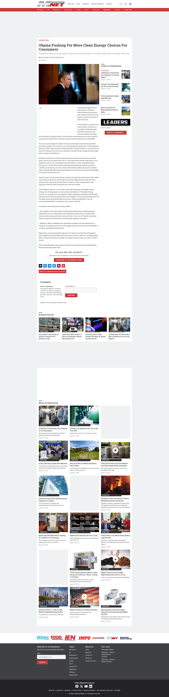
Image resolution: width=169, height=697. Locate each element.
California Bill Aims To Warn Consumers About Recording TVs (72, 336)
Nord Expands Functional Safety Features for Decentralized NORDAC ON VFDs (114, 612)
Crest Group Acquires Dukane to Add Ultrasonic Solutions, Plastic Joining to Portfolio (83, 575)
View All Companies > (115, 132)
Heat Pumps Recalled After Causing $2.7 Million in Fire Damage (52, 537)
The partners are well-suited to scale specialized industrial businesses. (81, 580)
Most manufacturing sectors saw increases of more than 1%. (84, 539)
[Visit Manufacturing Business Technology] (126, 638)
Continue (71, 295)
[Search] (125, 4)
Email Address (70, 286)
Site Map (117, 690)
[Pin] (59, 266)
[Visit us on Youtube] (86, 686)
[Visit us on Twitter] (81, 686)
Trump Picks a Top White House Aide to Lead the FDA (115, 537)
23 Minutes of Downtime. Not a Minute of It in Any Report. (110, 75)
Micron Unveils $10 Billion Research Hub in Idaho (109, 110)
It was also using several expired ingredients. (115, 577)
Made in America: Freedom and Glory (84, 610)
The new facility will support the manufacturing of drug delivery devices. (51, 504)
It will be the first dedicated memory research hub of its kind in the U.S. (84, 469)
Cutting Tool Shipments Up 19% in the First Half (110, 85)
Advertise (68, 690)
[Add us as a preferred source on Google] (63, 266)
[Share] (45, 266)
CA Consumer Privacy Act (105, 690)
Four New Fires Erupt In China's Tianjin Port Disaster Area (49, 336)
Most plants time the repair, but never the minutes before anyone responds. (52, 434)
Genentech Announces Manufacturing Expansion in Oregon (53, 500)
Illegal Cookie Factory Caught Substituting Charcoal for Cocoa (113, 574)
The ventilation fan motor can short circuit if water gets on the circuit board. (52, 541)
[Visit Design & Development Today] (43, 638)
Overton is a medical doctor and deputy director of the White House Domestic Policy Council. (115, 542)
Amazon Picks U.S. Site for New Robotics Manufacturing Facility (51, 611)
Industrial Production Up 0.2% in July (83, 535)
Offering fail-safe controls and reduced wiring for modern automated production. (115, 618)
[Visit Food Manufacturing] (57, 638)
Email (38, 653)
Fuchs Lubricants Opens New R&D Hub (110, 97)
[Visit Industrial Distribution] (98, 638)
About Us (51, 690)
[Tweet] (54, 266)
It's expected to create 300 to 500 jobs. (51, 614)
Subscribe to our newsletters (69, 260)
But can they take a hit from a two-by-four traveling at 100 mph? (114, 469)
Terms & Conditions (89, 690)
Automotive (105, 495)
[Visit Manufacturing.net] (112, 638)
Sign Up (42, 662)
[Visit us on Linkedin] (90, 686)
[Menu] (130, 4)
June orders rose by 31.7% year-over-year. (83, 433)
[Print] (40, 266)
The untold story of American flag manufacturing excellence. (80, 613)
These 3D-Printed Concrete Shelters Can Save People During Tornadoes (114, 465)
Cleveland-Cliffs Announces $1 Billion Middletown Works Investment (115, 500)
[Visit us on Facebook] (77, 686)
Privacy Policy (77, 690)
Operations (44, 40)
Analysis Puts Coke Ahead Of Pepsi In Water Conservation (95, 336)
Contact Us (59, 690)
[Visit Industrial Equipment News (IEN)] (70, 638)
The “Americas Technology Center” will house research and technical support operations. (53, 467)
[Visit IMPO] (84, 638)
